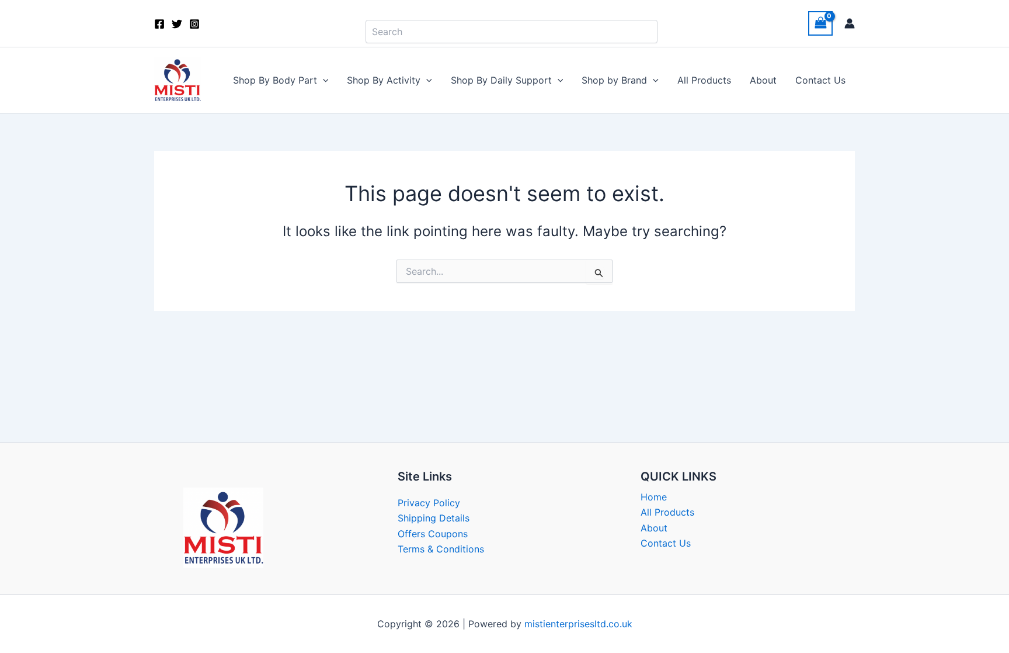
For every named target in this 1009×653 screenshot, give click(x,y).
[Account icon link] (849, 23)
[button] (323, 80)
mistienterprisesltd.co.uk (578, 624)
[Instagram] (194, 24)
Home (654, 497)
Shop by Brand (614, 80)
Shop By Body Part (275, 80)
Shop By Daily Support (501, 80)
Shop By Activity (383, 80)
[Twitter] (177, 24)
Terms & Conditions (441, 549)
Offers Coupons (433, 534)
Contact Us (820, 80)
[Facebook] (159, 24)
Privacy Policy (429, 503)
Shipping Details (433, 518)
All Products (704, 80)
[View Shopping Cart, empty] (820, 23)
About (763, 80)
